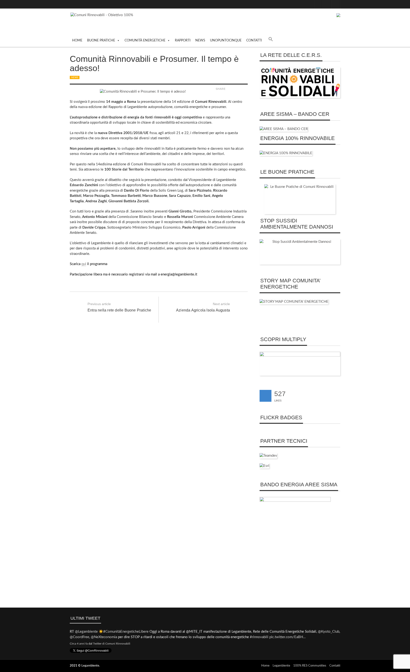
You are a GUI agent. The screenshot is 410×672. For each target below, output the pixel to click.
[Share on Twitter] (234, 88)
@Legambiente (86, 631)
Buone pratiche (101, 40)
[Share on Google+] (240, 88)
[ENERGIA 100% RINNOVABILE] (286, 153)
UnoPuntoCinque (226, 40)
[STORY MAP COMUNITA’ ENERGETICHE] (294, 301)
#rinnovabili (259, 637)
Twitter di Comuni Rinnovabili (111, 643)
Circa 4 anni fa (79, 643)
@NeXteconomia (104, 637)
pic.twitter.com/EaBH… (287, 637)
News (200, 40)
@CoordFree (79, 637)
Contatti (254, 40)
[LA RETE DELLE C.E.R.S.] (300, 82)
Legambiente (90, 665)
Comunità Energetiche (145, 40)
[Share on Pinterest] (245, 88)
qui (83, 264)
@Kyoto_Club (328, 631)
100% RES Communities (309, 665)
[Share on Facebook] (229, 88)
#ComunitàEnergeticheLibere (126, 631)
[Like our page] (265, 396)
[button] (271, 40)
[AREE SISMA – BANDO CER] (284, 129)
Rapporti (183, 40)
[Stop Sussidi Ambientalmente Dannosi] (300, 252)
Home (77, 40)
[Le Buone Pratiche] (300, 199)
